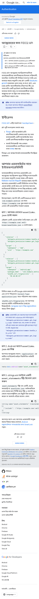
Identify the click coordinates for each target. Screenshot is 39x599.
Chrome (4, 528)
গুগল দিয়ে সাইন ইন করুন (10, 511)
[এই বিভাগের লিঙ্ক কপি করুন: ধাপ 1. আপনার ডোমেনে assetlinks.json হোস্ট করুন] (19, 215)
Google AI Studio (7, 535)
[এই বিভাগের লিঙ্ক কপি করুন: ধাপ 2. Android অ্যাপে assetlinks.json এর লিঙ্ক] (16, 349)
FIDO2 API (6, 123)
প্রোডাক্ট (9, 29)
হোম (3, 29)
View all (4, 549)
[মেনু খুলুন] (3, 2)
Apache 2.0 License (13, 454)
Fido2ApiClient (27, 123)
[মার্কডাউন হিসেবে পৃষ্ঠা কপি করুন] (11, 47)
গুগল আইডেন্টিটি (7, 515)
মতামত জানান (8, 38)
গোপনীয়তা (12, 589)
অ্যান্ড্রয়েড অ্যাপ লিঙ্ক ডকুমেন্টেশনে (23, 306)
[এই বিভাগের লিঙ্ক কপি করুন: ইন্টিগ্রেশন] (15, 118)
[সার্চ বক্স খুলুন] (24, 2)
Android (4, 524)
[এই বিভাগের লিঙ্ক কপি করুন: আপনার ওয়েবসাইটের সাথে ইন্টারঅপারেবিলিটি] (25, 167)
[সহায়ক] (15, 33)
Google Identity (19, 29)
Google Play (6, 545)
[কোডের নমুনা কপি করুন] (35, 230)
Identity (18, 2)
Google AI (5, 576)
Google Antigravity (8, 538)
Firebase (5, 531)
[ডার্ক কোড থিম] (32, 230)
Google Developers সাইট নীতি (19, 456)
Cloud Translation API (15, 19)
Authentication (9, 9)
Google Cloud (6, 542)
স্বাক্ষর (12, 149)
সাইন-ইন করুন (31, 2)
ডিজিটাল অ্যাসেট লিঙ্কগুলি (11, 181)
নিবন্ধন (8, 132)
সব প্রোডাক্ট (5, 580)
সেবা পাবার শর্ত (6, 498)
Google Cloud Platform (9, 573)
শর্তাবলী (4, 589)
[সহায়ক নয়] (18, 33)
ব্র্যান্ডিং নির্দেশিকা (7, 502)
